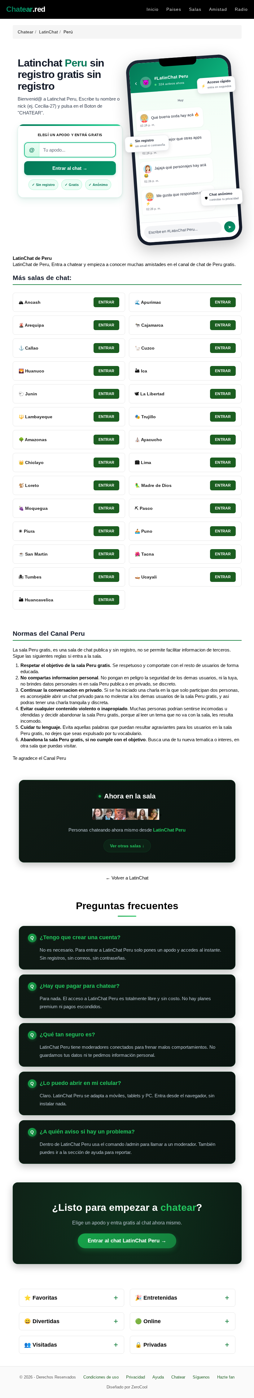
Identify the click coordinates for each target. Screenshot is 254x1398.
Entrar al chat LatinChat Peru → (127, 1241)
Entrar (106, 302)
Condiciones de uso (101, 1377)
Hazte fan (225, 1377)
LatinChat (48, 31)
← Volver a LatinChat (127, 877)
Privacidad (135, 1377)
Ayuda (158, 1377)
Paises (173, 9)
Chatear (25, 31)
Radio (241, 9)
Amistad (218, 9)
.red (26, 9)
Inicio (153, 9)
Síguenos (201, 1377)
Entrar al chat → (69, 168)
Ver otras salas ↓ (127, 845)
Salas (195, 9)
